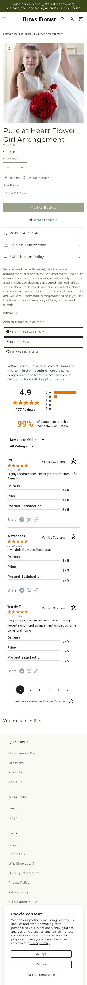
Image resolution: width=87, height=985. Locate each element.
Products (15, 772)
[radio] (63, 392)
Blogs (12, 818)
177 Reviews (30, 410)
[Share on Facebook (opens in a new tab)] (21, 520)
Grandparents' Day (22, 753)
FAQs (12, 844)
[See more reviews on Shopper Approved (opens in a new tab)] (36, 520)
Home (7, 33)
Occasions (16, 763)
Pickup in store (38, 178)
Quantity (10, 159)
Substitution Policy (22, 902)
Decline (41, 964)
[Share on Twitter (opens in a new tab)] (29, 520)
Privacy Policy (40, 943)
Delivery (15, 178)
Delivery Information (23, 873)
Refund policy (18, 892)
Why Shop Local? (21, 863)
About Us (15, 782)
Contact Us (16, 854)
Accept (41, 954)
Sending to (18, 185)
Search (13, 808)
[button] (62, 19)
